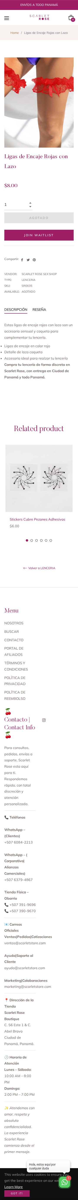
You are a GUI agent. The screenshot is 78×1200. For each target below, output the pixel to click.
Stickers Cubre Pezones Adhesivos (37, 519)
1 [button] (27, 540)
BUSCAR (11, 631)
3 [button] (36, 540)
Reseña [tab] (39, 309)
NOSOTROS (13, 623)
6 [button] (51, 540)
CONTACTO (13, 640)
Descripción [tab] (15, 309)
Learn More (13, 1187)
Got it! (17, 1193)
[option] (39, 493)
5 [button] (46, 540)
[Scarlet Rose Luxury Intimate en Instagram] (44, 720)
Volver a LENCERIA (41, 568)
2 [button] (32, 540)
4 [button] (41, 540)
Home (14, 33)
